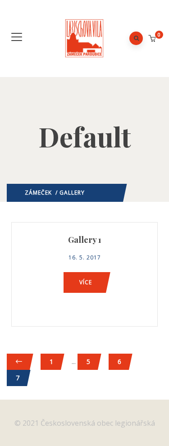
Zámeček (38, 192)
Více (85, 282)
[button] (153, 39)
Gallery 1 (84, 239)
